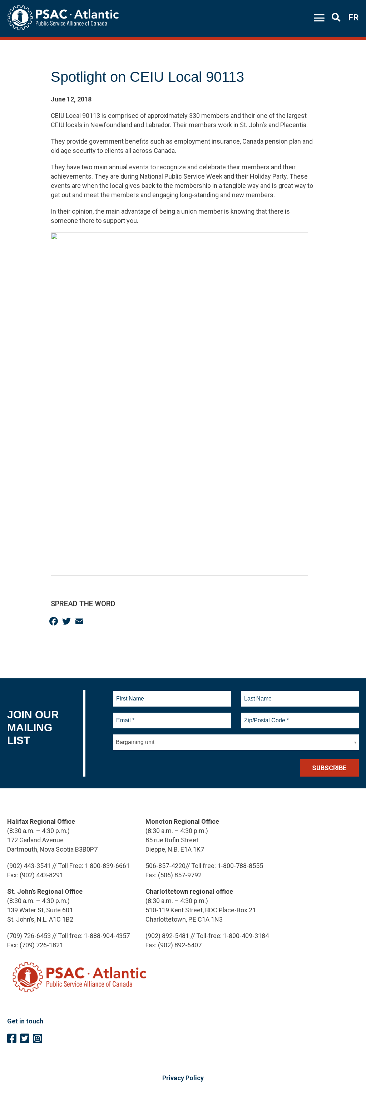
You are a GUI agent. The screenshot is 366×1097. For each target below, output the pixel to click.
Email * (125, 716)
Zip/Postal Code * (265, 716)
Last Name (257, 694)
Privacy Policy (183, 1078)
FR (353, 18)
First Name (130, 694)
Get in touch (25, 1021)
